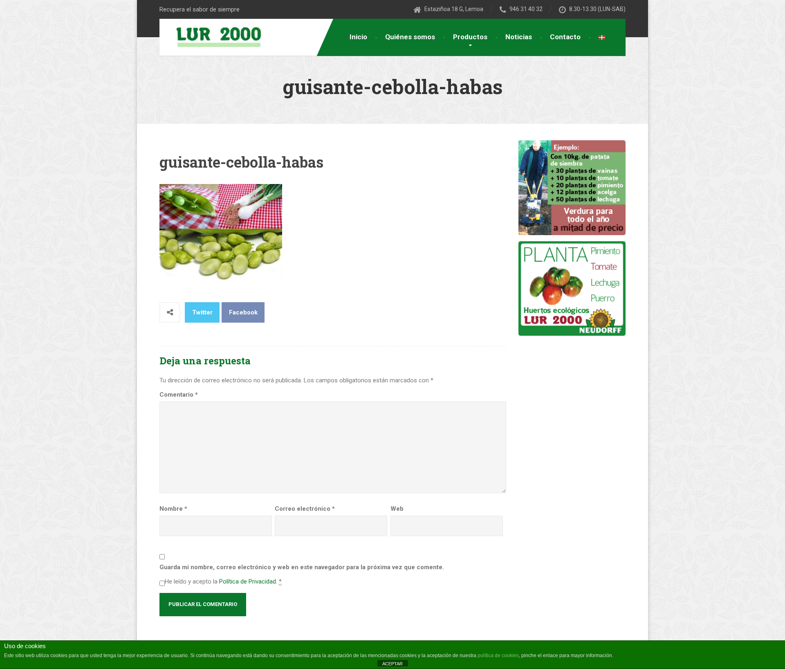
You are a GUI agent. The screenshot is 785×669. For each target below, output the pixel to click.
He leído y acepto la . (223, 581)
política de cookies (498, 655)
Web (397, 508)
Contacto (565, 37)
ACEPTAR (392, 663)
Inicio (358, 37)
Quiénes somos (410, 37)
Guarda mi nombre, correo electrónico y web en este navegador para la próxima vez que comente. (301, 567)
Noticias (518, 37)
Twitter (202, 312)
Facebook (243, 312)
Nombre (173, 508)
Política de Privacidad (247, 581)
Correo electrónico (305, 508)
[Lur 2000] (213, 36)
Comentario (178, 394)
